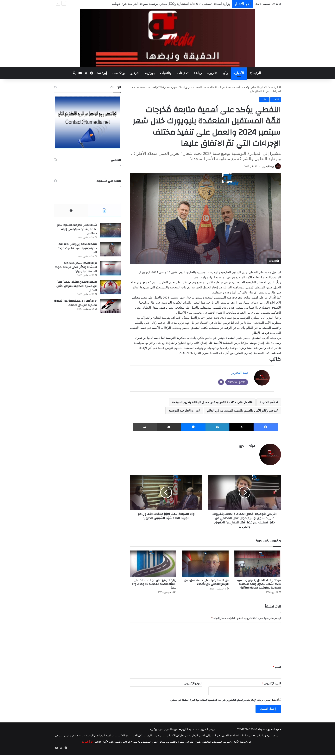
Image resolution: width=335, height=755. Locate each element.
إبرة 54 (102, 73)
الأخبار (240, 73)
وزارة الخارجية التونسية (183, 410)
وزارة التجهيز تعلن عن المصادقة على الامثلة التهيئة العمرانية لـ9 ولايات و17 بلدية (154, 584)
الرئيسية (274, 87)
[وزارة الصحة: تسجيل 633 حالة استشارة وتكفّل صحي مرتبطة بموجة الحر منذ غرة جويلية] (110, 268)
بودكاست (118, 73)
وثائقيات (165, 73)
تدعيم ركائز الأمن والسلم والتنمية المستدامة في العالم (241, 410)
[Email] (221, 382)
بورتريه (150, 73)
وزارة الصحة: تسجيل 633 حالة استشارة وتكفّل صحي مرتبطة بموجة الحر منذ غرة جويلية (76, 267)
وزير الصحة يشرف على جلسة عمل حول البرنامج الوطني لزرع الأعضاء (206, 582)
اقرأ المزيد (87, 741)
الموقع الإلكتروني (193, 683)
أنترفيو (135, 73)
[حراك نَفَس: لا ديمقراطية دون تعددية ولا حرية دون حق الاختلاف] (110, 306)
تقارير (213, 73)
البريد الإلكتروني (271, 683)
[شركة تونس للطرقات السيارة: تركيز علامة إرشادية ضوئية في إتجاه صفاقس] (110, 230)
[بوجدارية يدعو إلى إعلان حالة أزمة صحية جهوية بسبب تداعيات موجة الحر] (110, 249)
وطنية (264, 99)
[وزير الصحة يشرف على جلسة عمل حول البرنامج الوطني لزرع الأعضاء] (205, 564)
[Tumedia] (167, 38)
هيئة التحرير (268, 166)
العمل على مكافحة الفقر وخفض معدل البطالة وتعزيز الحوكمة (211, 402)
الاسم (277, 666)
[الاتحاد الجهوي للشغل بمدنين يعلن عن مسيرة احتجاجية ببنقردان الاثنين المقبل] (110, 287)
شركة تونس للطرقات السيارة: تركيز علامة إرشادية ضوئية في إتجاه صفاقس (77, 229)
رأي (225, 73)
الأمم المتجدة (268, 402)
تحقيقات (182, 73)
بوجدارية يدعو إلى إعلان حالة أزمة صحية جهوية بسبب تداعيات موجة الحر (77, 248)
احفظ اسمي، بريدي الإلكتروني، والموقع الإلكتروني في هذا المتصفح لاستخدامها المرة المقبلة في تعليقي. (224, 699)
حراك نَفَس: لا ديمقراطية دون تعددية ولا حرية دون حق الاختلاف (75, 303)
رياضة (198, 73)
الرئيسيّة (255, 73)
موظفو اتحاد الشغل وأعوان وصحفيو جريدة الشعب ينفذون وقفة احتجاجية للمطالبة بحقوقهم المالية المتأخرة (259, 584)
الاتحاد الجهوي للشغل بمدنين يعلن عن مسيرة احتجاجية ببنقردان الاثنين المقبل (177, 4)
